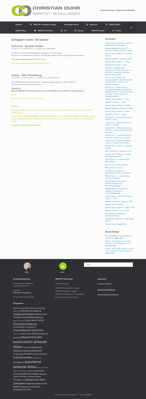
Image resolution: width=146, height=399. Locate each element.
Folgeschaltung (25, 333)
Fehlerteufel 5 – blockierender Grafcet (116, 214)
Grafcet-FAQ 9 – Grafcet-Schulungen (117, 117)
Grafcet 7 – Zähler (123, 62)
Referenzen (94, 24)
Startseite (18, 24)
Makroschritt (36, 347)
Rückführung (30, 353)
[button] (131, 27)
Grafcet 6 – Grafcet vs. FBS (122, 201)
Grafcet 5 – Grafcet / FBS (125, 207)
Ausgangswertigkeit (23, 314)
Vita (65, 30)
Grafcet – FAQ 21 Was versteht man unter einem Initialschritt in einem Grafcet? (119, 249)
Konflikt (38, 337)
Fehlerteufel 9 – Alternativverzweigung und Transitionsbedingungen (116, 183)
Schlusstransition (22, 357)
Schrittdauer (18, 362)
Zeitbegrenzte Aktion (35, 379)
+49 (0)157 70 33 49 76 (20, 286)
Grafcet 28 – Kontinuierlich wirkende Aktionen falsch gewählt (117, 73)
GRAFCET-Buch (114, 24)
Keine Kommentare (54, 78)
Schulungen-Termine (71, 24)
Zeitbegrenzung (21, 383)
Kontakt (118, 30)
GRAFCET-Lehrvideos (45, 30)
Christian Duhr (40, 48)
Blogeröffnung (121, 224)
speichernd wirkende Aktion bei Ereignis (28, 372)
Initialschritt (27, 337)
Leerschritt (27, 347)
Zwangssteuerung (19, 389)
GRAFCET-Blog (20, 30)
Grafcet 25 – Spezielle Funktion (27, 46)
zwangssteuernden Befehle (30, 386)
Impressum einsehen (104, 283)
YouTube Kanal (43, 63)
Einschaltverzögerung (25, 324)
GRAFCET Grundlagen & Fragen (44, 24)
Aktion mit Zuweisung (37, 308)
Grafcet (35, 333)
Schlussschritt (41, 354)
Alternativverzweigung (31, 310)
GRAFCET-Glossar (98, 30)
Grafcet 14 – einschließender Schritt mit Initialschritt (118, 172)
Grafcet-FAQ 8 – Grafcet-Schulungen (117, 140)
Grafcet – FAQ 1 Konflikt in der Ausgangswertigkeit (116, 95)
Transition (17, 379)
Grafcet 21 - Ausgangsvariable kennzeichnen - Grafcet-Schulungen (117, 69)
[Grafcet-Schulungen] (45, 10)
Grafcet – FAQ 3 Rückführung (26, 75)
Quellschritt (37, 350)
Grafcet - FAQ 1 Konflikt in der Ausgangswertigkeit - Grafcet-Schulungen (119, 78)
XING (27, 272)
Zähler (29, 389)
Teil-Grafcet (22, 376)
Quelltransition (18, 354)
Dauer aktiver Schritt (34, 320)
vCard (62, 272)
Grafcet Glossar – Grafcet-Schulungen (118, 196)
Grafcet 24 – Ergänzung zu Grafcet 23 (117, 137)
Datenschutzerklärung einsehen (108, 294)
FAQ (41, 330)
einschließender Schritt (25, 330)
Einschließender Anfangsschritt (24, 327)
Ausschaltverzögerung (32, 317)
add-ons (81, 30)
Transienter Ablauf (34, 376)
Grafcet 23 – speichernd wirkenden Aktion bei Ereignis (119, 44)
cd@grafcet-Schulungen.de (22, 292)
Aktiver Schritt (17, 311)
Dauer (23, 320)
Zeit (23, 380)
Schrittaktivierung (37, 358)
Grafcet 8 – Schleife (123, 105)
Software (120, 204)
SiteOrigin (88, 394)
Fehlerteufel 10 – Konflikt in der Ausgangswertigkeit (116, 83)
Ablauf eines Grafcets (21, 308)
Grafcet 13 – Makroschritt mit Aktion (117, 143)
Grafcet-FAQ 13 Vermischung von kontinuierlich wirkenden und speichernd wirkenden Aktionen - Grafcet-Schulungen (119, 89)
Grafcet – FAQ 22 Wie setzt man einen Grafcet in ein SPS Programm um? (118, 242)
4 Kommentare (50, 48)
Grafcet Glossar (122, 165)
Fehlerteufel (16, 334)
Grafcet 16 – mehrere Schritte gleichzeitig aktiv (118, 155)
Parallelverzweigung (22, 350)
